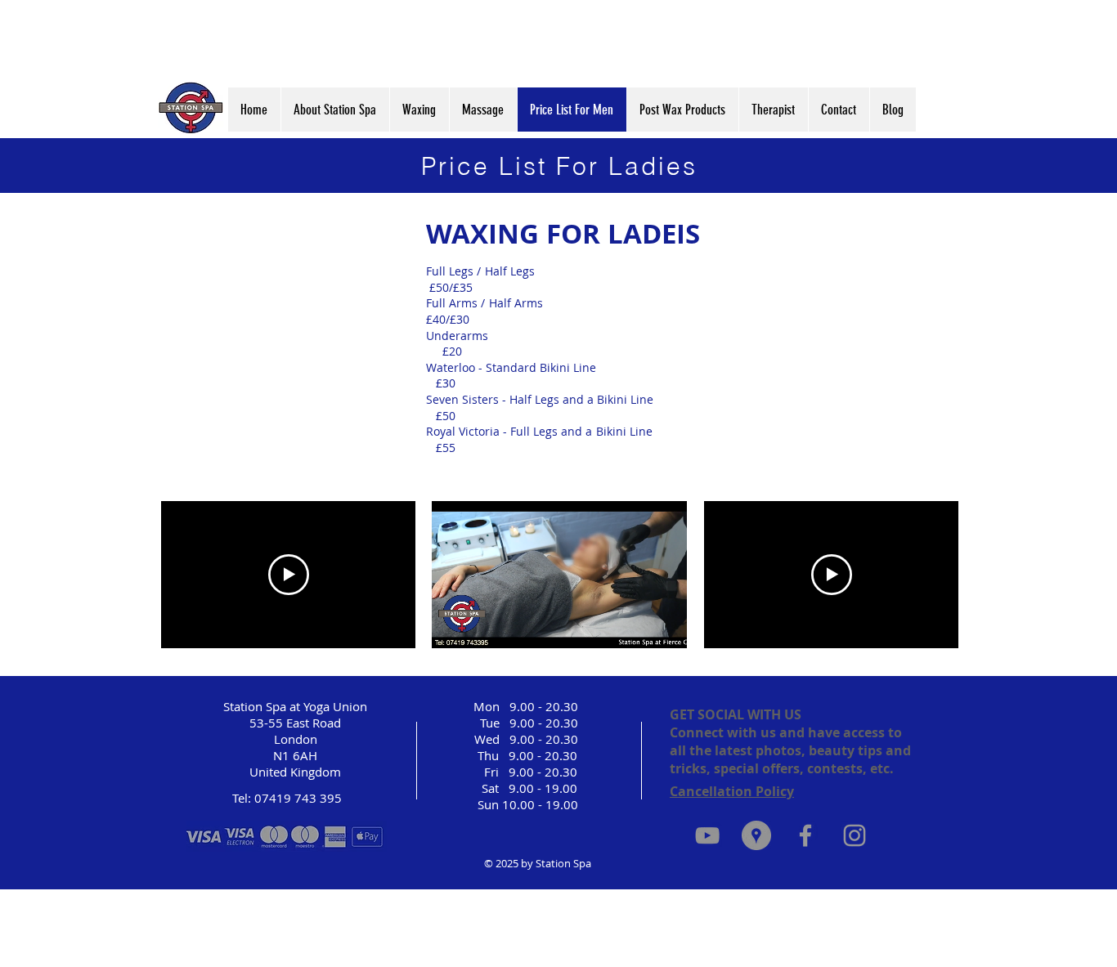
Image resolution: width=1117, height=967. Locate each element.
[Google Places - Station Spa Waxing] (756, 835)
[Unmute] (480, 626)
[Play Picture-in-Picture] (637, 626)
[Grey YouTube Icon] (707, 835)
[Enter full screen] (664, 626)
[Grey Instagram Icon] (854, 835)
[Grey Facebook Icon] (805, 835)
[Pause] (453, 626)
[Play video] (288, 574)
